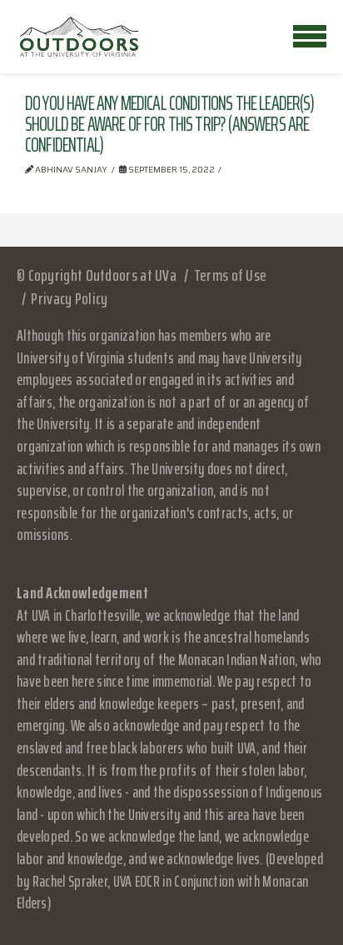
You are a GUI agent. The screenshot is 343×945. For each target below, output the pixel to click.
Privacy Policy (69, 298)
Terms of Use (230, 275)
